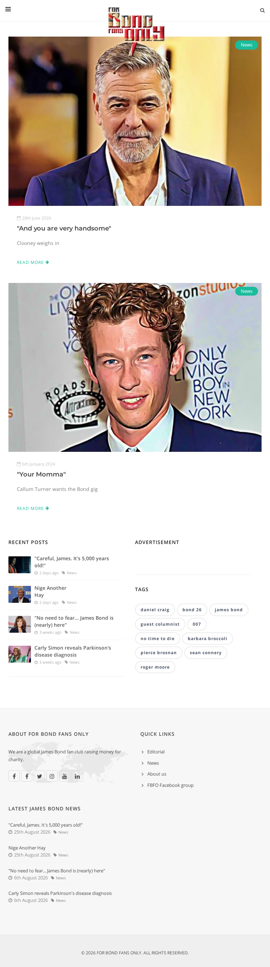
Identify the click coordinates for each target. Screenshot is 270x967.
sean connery (206, 653)
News (246, 45)
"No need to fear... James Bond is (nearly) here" (74, 621)
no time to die (158, 638)
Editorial (156, 751)
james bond (229, 610)
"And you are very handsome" (64, 228)
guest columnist (160, 624)
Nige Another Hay (50, 591)
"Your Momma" (41, 474)
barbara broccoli (207, 638)
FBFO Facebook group (170, 785)
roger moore (155, 667)
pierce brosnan (159, 653)
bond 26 (192, 610)
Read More (31, 262)
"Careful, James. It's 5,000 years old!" (71, 562)
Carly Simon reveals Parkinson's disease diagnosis (72, 651)
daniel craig (155, 610)
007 (197, 624)
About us (156, 774)
